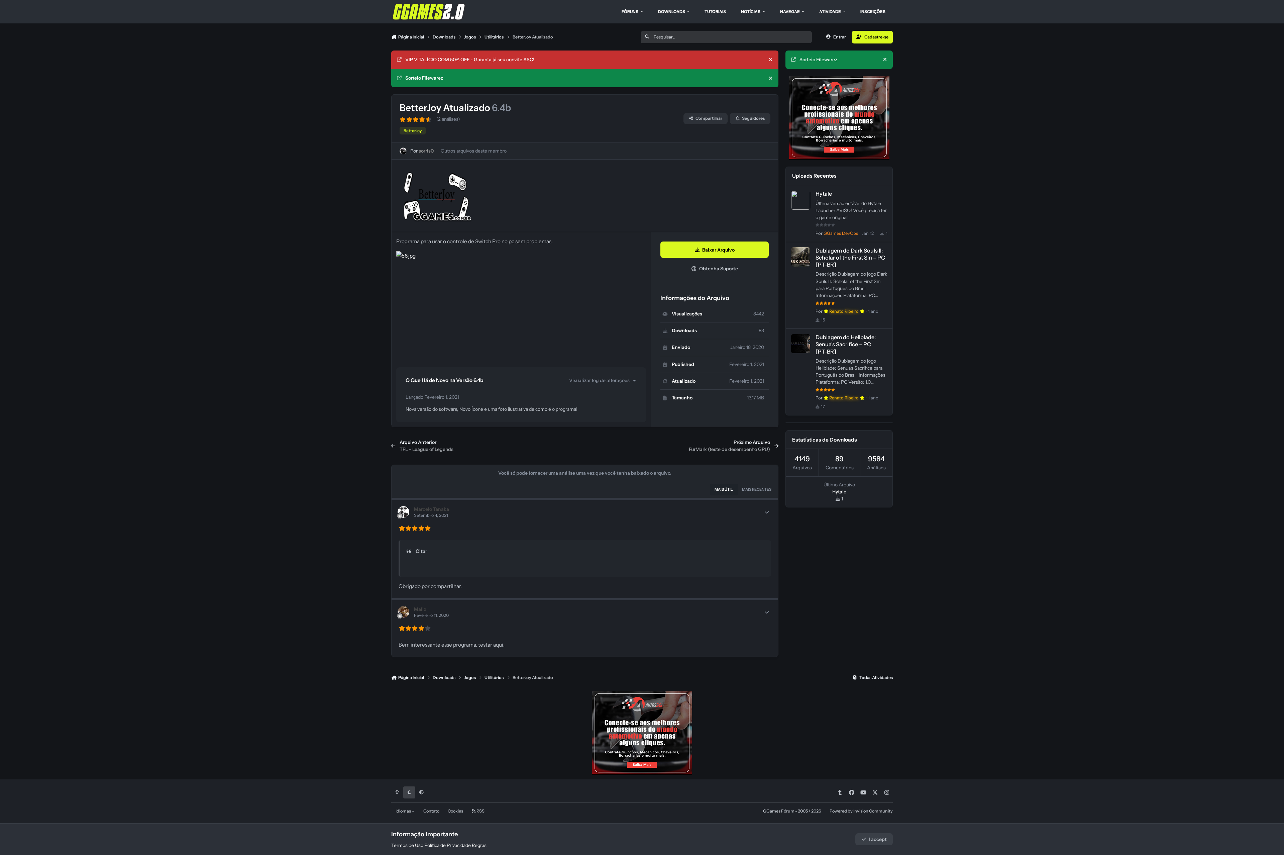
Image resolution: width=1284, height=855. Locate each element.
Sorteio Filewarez (424, 78)
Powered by (861, 811)
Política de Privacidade (447, 845)
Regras (479, 845)
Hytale (824, 194)
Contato (431, 811)
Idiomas (404, 811)
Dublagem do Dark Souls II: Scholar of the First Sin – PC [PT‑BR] (850, 257)
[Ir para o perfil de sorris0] (403, 151)
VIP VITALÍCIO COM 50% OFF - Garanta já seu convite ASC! (469, 60)
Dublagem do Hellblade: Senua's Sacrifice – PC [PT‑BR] (846, 344)
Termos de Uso (407, 845)
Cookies (455, 811)
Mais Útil (724, 489)
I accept (878, 839)
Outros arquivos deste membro (474, 151)
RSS (480, 811)
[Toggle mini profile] (766, 512)
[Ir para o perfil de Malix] (403, 612)
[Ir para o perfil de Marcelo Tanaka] (403, 512)
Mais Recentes (756, 489)
